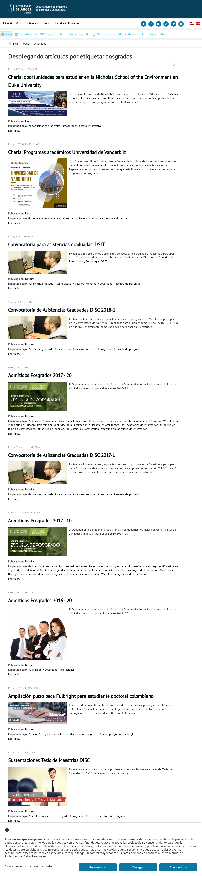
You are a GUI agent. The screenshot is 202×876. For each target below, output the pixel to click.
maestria (85, 218)
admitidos (35, 421)
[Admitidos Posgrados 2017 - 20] (37, 396)
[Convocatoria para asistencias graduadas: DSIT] (37, 262)
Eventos (30, 121)
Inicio (15, 43)
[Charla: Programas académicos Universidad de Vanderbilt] (37, 183)
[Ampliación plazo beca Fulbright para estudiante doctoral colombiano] (37, 713)
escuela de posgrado (128, 283)
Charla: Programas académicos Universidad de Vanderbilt (67, 152)
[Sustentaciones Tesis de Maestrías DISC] (37, 786)
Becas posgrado (111, 734)
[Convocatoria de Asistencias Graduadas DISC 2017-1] (37, 472)
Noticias (26, 43)
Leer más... (14, 130)
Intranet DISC (11, 23)
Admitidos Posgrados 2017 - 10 (40, 520)
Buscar (46, 23)
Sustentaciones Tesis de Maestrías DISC (49, 760)
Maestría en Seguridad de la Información (63, 425)
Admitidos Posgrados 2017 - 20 (40, 375)
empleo (91, 283)
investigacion (118, 816)
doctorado (124, 218)
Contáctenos (30, 23)
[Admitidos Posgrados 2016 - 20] (37, 633)
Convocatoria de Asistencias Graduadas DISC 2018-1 (61, 310)
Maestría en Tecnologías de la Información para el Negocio (125, 421)
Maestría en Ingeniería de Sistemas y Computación (69, 429)
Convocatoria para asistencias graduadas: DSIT (56, 244)
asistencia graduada (41, 283)
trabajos (79, 283)
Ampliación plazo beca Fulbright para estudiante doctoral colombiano (81, 696)
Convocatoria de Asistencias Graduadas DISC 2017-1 (61, 455)
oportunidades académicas (46, 126)
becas (33, 734)
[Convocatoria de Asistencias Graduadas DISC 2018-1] (37, 327)
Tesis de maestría (97, 816)
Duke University (111, 98)
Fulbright (129, 734)
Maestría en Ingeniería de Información (124, 429)
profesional (67, 421)
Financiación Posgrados (84, 734)
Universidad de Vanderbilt (91, 165)
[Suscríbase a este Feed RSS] (174, 64)
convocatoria (63, 283)
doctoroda (62, 734)
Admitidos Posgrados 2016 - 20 (40, 600)
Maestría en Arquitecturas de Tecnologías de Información (124, 425)
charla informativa (91, 126)
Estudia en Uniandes (67, 23)
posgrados (71, 126)
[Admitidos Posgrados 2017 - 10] (37, 541)
